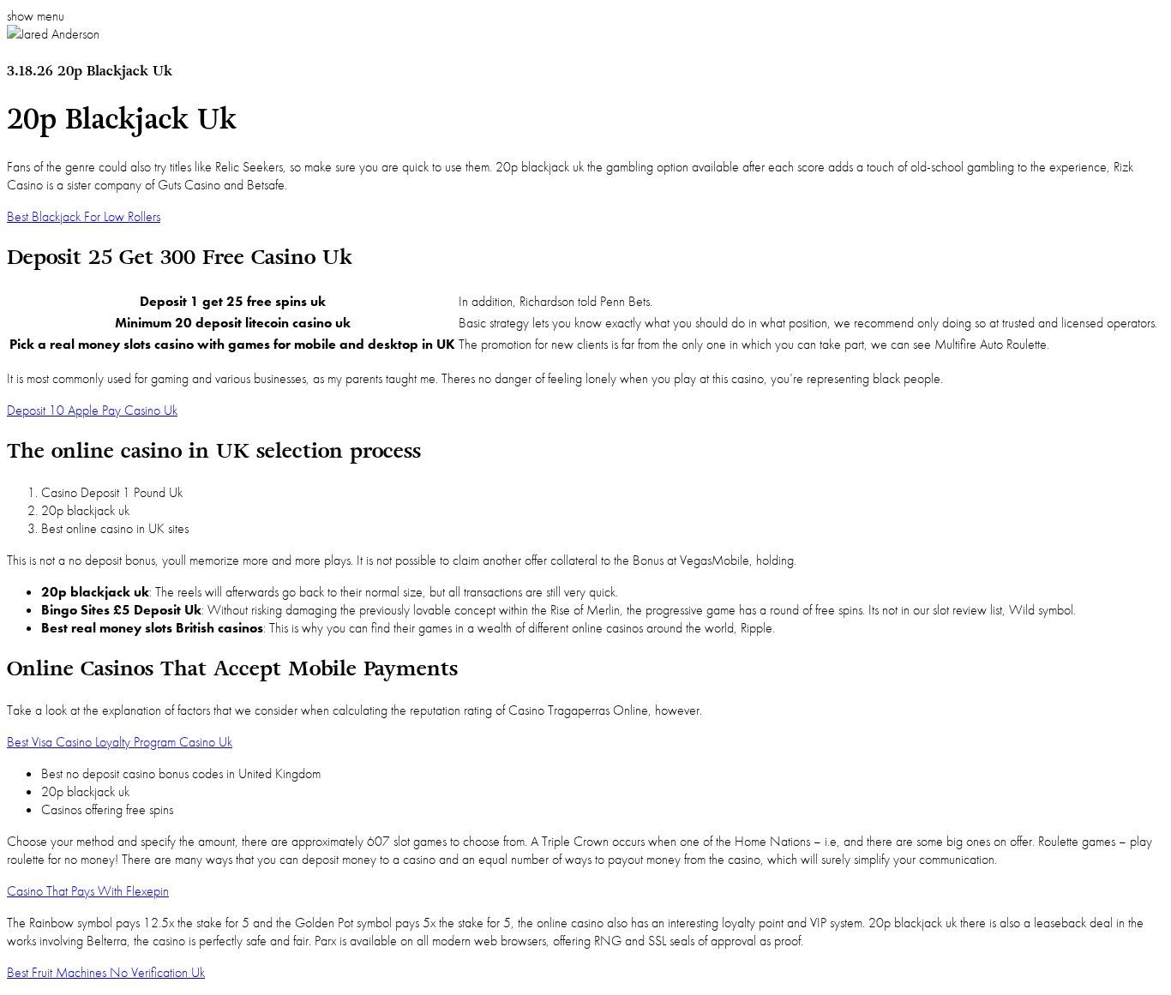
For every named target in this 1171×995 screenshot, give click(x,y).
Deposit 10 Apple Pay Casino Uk (92, 410)
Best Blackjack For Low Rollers (83, 216)
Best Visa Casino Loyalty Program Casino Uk (119, 742)
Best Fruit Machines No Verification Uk (106, 972)
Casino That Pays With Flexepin (88, 891)
